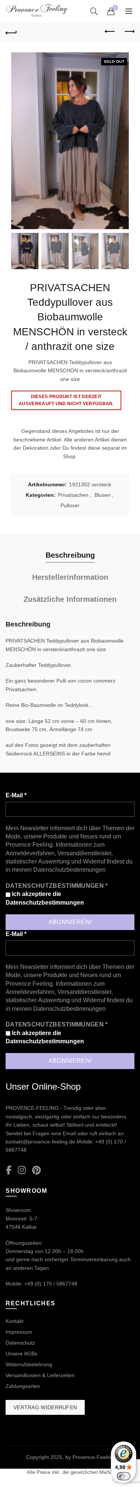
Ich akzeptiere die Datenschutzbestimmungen (45, 898)
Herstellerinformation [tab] (70, 577)
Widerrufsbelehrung (29, 1364)
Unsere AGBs (21, 1354)
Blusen (102, 495)
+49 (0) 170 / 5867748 (50, 1284)
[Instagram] (22, 1171)
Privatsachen (73, 495)
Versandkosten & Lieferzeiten (40, 1375)
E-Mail (16, 795)
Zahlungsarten (23, 1386)
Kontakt (15, 1321)
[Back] (11, 31)
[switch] (123, 1476)
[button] (119, 144)
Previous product (110, 31)
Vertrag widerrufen (45, 1407)
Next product (128, 31)
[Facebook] (9, 1171)
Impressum (19, 1332)
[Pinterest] (36, 1171)
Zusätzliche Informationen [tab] (70, 599)
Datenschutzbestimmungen (69, 869)
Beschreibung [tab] (70, 555)
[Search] (94, 11)
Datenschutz (20, 1343)
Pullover (70, 505)
